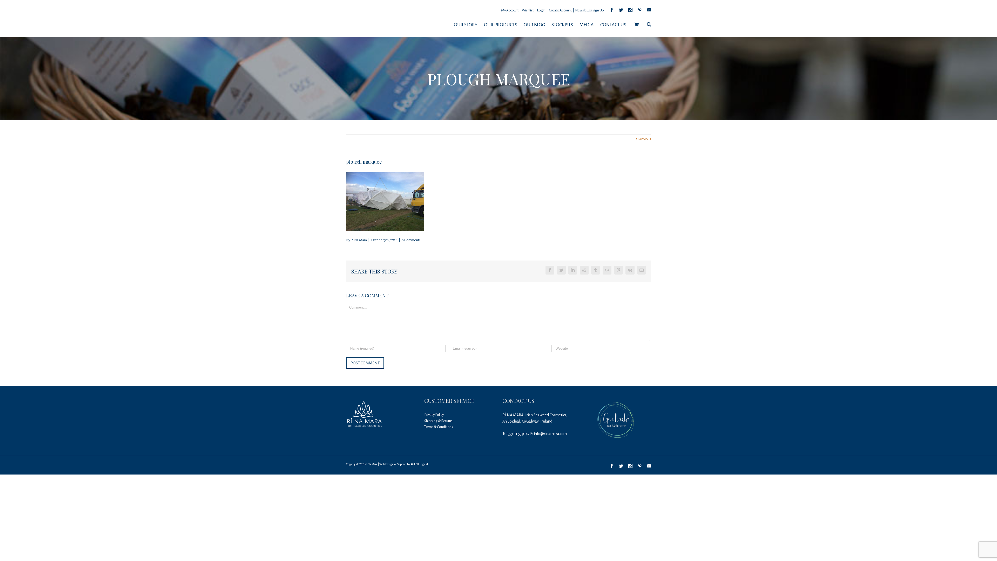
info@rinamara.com (550, 434)
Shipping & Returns (438, 421)
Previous (644, 139)
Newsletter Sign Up (589, 10)
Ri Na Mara (359, 240)
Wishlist (527, 10)
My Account (510, 10)
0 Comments (411, 240)
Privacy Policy (434, 415)
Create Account (560, 10)
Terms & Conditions (438, 427)
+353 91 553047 (517, 434)
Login (541, 10)
